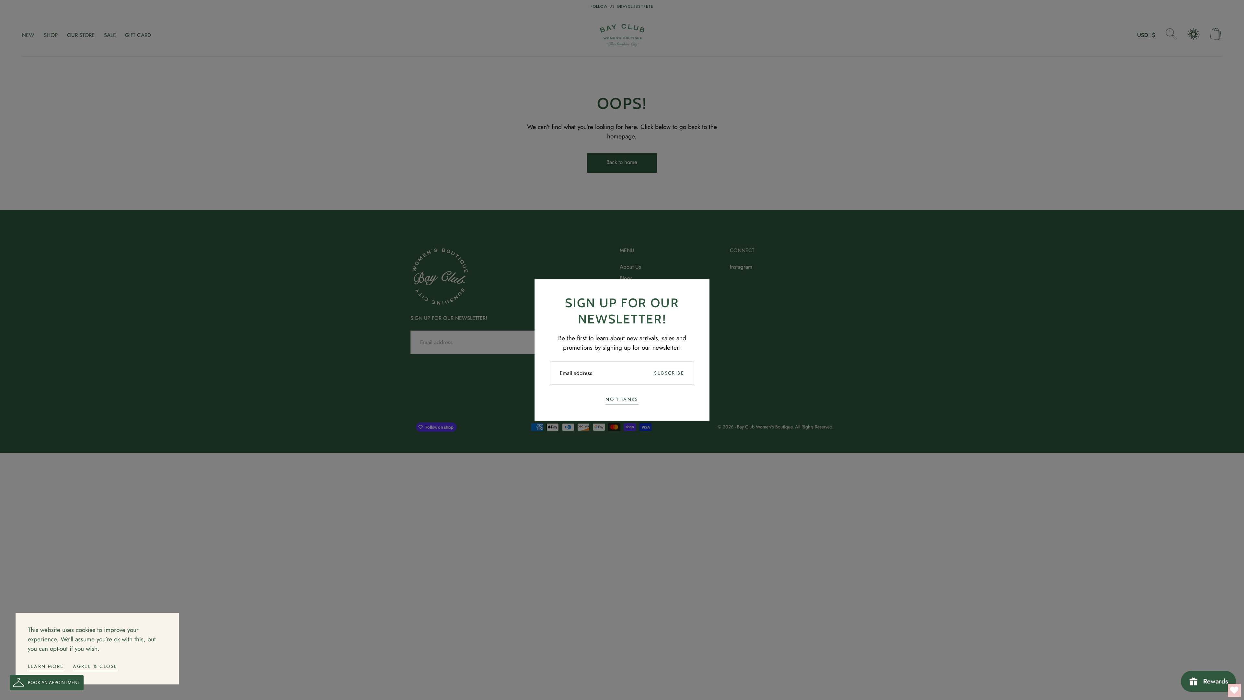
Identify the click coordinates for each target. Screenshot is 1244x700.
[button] (47, 682)
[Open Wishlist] (1234, 690)
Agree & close (95, 666)
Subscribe (669, 373)
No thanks (622, 399)
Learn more (45, 666)
